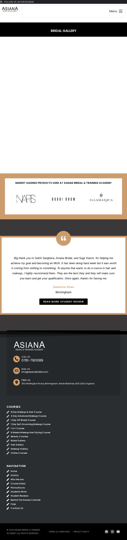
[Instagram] (112, 531)
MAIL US (25, 369)
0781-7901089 (32, 360)
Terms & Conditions (59, 531)
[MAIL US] (16, 370)
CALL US (25, 356)
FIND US (25, 380)
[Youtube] (118, 531)
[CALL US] (16, 359)
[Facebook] (106, 531)
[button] (17, 199)
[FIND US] (16, 382)
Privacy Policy (81, 531)
